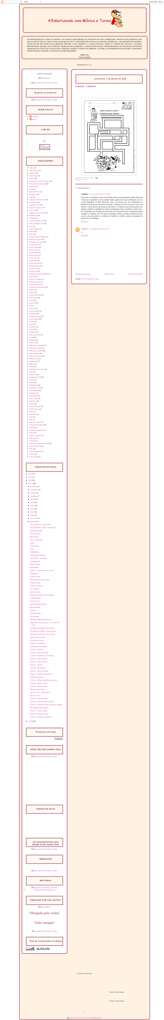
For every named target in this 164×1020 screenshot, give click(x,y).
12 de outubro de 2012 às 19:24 (99, 229)
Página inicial (109, 274)
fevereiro (33, 518)
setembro (33, 496)
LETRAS (32, 332)
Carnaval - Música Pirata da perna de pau (43, 680)
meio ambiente (34, 353)
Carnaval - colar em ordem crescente (42, 701)
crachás (31, 231)
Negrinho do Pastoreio (36, 369)
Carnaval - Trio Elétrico (38, 668)
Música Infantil (35, 607)
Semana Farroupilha (36, 425)
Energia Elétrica (34, 284)
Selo (30, 419)
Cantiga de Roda (35, 613)
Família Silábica (34, 295)
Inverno (32, 321)
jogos (31, 324)
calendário (32, 202)
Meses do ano (34, 537)
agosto (32, 499)
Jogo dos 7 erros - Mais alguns (40, 692)
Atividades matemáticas (37, 184)
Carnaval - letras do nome (38, 686)
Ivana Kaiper (34, 116)
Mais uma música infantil (38, 604)
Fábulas (32, 290)
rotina (31, 411)
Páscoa (31, 382)
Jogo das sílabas (35, 592)
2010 (30, 721)
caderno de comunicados (37, 199)
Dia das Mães (33, 252)
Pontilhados (33, 396)
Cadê (31, 197)
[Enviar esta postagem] (96, 177)
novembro (34, 489)
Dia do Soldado (34, 263)
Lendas (31, 329)
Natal (31, 366)
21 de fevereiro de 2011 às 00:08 (99, 194)
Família (32, 292)
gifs (30, 305)
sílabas (31, 433)
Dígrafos (32, 276)
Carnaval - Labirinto (85, 86)
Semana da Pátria (35, 422)
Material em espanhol (36, 345)
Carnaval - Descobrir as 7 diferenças (42, 655)
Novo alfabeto (34, 589)
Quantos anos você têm (37, 637)
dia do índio (33, 260)
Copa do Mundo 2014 (36, 223)
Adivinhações (34, 170)
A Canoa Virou (35, 576)
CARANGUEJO (35, 598)
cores (31, 226)
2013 (30, 477)
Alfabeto (32, 173)
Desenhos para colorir (37, 689)
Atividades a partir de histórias (39, 181)
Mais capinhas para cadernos (39, 708)
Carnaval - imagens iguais (38, 662)
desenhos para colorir (36, 242)
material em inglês (35, 348)
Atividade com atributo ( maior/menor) (43, 631)
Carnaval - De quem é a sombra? (40, 717)
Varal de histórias (35, 451)
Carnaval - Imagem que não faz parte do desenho (46, 704)
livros (31, 337)
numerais (32, 374)
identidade (32, 313)
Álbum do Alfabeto (36, 586)
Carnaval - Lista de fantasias (39, 671)
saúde (31, 417)
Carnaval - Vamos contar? (38, 658)
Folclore (32, 303)
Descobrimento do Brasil (37, 237)
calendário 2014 (34, 205)
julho (32, 502)
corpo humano (34, 229)
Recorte (32, 403)
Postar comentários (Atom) (90, 279)
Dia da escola (33, 250)
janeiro (33, 521)
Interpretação (33, 319)
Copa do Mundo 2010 (36, 221)
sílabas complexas (35, 435)
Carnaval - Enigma (36, 665)
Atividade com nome (37, 640)
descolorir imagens (35, 239)
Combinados (34, 573)
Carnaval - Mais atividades (39, 698)
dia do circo (33, 258)
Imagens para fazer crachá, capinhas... (42, 595)
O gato (32, 543)
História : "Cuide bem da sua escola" (42, 570)
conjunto (32, 218)
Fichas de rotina (35, 582)
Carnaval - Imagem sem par (39, 714)
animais (32, 178)
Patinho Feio (33, 385)
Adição (31, 168)
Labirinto (32, 327)
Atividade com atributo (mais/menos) (42, 628)
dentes (31, 234)
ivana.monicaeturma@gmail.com (44, 890)
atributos (32, 186)
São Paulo (32, 414)
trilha (31, 449)
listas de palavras (35, 335)
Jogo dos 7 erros (35, 695)
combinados (33, 215)
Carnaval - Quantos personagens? (41, 674)
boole (31, 189)
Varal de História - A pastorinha (40, 524)
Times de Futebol (35, 446)
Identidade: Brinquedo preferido (41, 619)
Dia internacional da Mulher (38, 274)
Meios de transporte (36, 356)
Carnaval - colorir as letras (38, 711)
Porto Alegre (33, 398)
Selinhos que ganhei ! (37, 677)
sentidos (32, 427)
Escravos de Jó (34, 601)
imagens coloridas (35, 316)
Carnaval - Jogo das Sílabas (39, 652)
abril (32, 512)
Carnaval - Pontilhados (37, 643)
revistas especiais (35, 406)
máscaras (32, 342)
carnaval (85, 179)
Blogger (89, 65)
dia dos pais (33, 271)
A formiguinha (35, 561)
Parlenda (33, 610)
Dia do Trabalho (34, 266)
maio (32, 509)
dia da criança (34, 247)
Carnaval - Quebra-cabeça (38, 683)
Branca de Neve (34, 191)
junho (32, 505)
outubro (33, 493)
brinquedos (33, 194)
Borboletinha (34, 567)
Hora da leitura (34, 311)
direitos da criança (35, 279)
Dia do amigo (33, 255)
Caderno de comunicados (38, 646)
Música (31, 364)
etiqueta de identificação (37, 287)
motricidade (33, 361)
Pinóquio (32, 393)
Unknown (84, 229)
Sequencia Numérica (36, 430)
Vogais (31, 454)
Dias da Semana (35, 533)
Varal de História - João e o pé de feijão (43, 527)
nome (31, 372)
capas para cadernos (36, 207)
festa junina (33, 297)
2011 (30, 483)
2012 (30, 480)
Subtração (32, 438)
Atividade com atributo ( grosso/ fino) (42, 634)
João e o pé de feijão (36, 540)
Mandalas (32, 340)
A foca (32, 549)
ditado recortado (34, 282)
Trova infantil (34, 616)
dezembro (33, 486)
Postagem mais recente (83, 274)
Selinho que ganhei (36, 530)
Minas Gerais (33, 358)
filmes (31, 300)
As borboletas (34, 546)
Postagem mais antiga (135, 274)
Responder (84, 221)
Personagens (33, 390)
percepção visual (34, 388)
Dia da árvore (33, 244)
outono (31, 380)
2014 (30, 474)
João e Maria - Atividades (38, 558)
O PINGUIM (34, 552)
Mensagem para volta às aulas (39, 579)
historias (32, 308)
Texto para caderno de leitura (39, 443)
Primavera (32, 401)
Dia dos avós (33, 268)
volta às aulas (33, 456)
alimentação (33, 176)
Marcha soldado (35, 564)
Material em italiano (36, 351)
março (32, 515)
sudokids (32, 441)
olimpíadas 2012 (34, 377)
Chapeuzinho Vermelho (37, 213)
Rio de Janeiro (34, 409)
